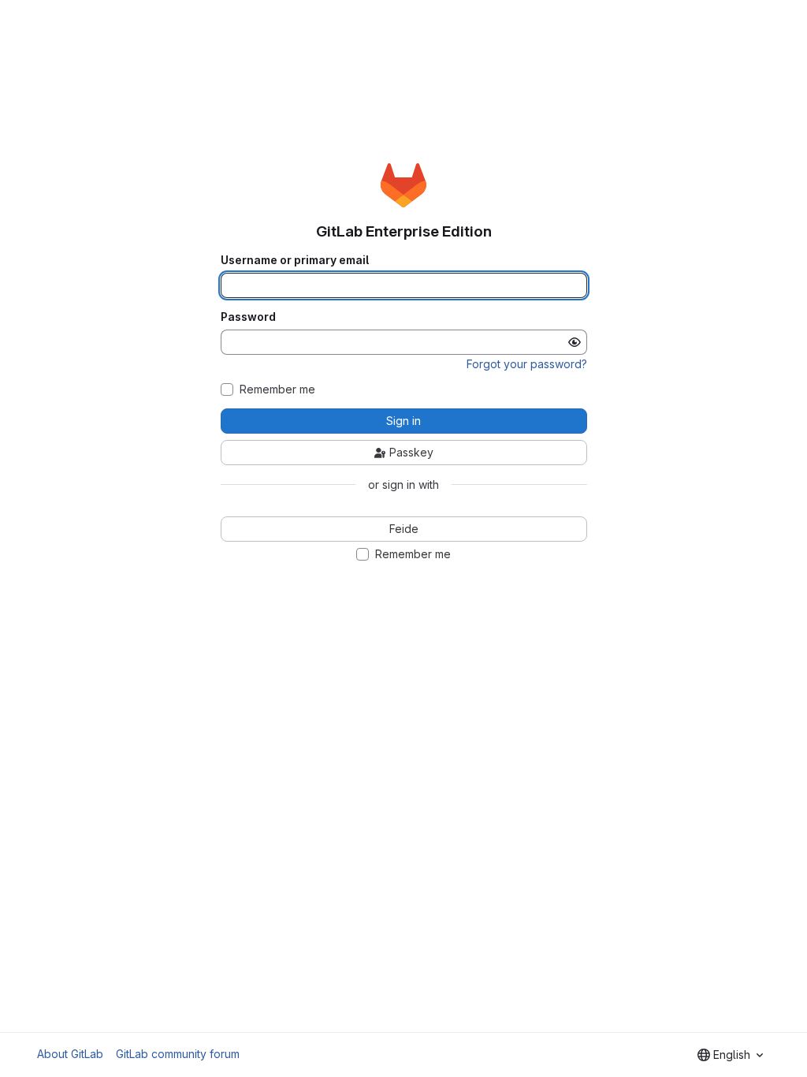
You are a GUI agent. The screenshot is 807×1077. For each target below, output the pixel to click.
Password (248, 317)
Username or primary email (295, 260)
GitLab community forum (178, 1053)
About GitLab (70, 1053)
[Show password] (574, 342)
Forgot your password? (527, 364)
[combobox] (730, 1054)
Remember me (277, 389)
